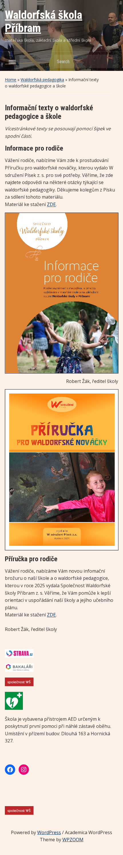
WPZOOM (73, 839)
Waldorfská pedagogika (42, 79)
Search (111, 61)
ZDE (51, 204)
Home (10, 79)
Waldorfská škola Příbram (43, 21)
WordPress (49, 832)
